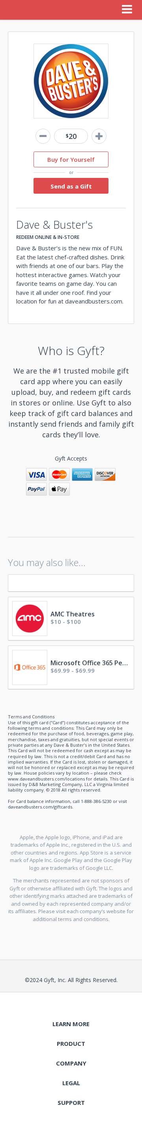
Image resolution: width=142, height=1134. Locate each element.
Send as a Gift (71, 186)
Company (71, 1063)
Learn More (71, 1024)
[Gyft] (17, 10)
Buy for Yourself (71, 159)
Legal (71, 1083)
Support (71, 1102)
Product (71, 1043)
